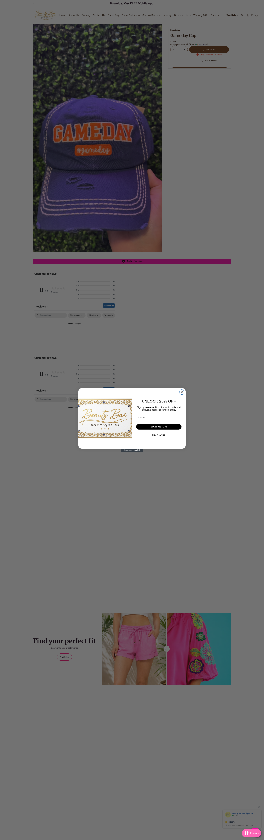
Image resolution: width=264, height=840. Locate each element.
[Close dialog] (181, 392)
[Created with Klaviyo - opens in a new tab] (132, 450)
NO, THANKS (158, 435)
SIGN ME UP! (159, 427)
